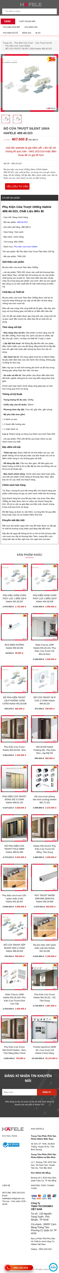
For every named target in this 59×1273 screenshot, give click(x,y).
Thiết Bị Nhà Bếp (27, 21)
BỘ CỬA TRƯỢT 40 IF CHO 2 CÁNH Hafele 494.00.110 (45, 700)
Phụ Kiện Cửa (31, 27)
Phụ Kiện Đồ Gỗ (10, 33)
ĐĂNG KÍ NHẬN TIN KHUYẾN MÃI (28, 1078)
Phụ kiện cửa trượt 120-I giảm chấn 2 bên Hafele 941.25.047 (14, 898)
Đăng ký (47, 1092)
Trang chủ (7, 43)
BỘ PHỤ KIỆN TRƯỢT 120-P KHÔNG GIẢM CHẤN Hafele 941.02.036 (14, 700)
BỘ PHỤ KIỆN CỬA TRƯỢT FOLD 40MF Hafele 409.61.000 (14, 849)
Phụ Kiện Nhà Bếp (11, 27)
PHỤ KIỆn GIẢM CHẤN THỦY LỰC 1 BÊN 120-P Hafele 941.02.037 (14, 598)
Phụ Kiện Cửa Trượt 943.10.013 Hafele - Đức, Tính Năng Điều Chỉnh (14, 1050)
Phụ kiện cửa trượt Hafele (25, 246)
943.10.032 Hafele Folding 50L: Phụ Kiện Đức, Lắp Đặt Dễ (45, 750)
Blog (38, 33)
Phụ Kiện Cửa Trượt (24, 43)
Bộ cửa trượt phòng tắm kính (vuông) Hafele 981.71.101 (45, 799)
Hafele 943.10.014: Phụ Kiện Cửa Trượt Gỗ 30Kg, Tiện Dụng (44, 849)
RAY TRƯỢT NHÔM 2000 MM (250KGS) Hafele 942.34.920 (45, 898)
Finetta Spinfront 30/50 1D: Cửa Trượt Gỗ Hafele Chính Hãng (44, 1050)
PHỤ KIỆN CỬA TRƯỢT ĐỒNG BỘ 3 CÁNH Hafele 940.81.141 (14, 799)
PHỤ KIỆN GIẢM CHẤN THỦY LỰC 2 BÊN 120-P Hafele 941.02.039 (45, 598)
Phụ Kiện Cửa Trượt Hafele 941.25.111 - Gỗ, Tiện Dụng (45, 997)
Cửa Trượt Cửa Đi (43, 43)
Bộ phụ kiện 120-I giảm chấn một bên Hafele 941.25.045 (44, 948)
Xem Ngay (14, 588)
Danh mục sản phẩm (7, 22)
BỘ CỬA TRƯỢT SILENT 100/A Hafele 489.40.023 (28, 48)
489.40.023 (22, 222)
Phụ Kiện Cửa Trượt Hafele (17, 46)
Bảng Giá (26, 33)
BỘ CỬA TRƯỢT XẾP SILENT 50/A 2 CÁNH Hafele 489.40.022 (14, 948)
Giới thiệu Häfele (9, 1136)
